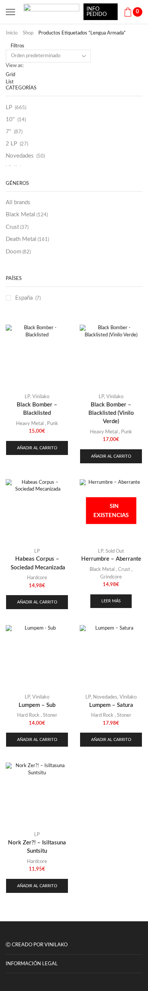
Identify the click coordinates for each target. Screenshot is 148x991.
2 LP (11, 144)
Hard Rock (28, 715)
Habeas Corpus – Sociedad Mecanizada (37, 563)
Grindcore (111, 577)
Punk (52, 423)
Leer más (111, 601)
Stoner (50, 715)
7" (8, 131)
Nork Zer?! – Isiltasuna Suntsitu (37, 847)
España (24, 298)
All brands (18, 202)
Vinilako (40, 396)
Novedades (20, 156)
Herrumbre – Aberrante (111, 559)
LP (9, 107)
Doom (18, 252)
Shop (28, 33)
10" (10, 119)
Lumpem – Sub (37, 705)
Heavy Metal (30, 423)
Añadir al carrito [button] (37, 448)
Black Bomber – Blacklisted (37, 409)
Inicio (11, 33)
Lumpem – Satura (111, 705)
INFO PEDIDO (97, 11)
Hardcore (37, 577)
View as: (15, 65)
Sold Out (114, 551)
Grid (10, 74)
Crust (17, 227)
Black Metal (27, 214)
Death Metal (27, 239)
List (10, 82)
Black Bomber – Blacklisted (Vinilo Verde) (111, 413)
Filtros (16, 46)
